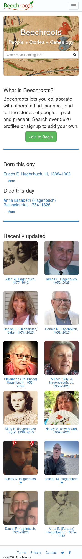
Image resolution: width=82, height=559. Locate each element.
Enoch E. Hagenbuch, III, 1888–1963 (37, 174)
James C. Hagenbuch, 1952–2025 (62, 281)
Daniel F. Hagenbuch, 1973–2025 (20, 530)
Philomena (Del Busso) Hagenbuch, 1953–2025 (20, 382)
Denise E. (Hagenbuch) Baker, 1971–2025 (20, 331)
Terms (21, 552)
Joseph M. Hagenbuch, (61, 478)
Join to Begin (41, 137)
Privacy (36, 552)
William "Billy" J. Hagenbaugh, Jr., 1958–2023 (61, 382)
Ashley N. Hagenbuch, (21, 478)
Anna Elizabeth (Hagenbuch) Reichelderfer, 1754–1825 (29, 202)
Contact (51, 552)
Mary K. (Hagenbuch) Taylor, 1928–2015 (20, 430)
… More (9, 180)
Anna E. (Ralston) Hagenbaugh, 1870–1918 (61, 532)
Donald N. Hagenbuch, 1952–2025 (61, 331)
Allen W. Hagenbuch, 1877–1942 (20, 281)
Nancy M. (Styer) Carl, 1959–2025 (62, 430)
